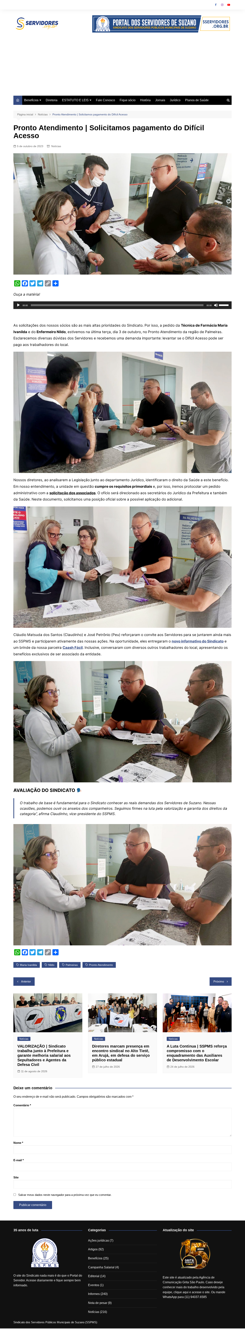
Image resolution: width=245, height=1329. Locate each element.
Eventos (93, 1285)
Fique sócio (128, 100)
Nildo (51, 964)
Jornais (160, 100)
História (145, 100)
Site (16, 1177)
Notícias (56, 146)
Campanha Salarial (101, 1267)
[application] (122, 305)
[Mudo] (216, 305)
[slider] (224, 304)
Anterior (26, 981)
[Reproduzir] (18, 305)
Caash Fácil (73, 647)
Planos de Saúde (197, 100)
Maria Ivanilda (28, 964)
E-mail (18, 1160)
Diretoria (51, 100)
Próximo (218, 981)
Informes (94, 1294)
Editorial (93, 1276)
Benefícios (31, 100)
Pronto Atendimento (101, 964)
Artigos (93, 1249)
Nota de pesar (97, 1303)
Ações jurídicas (98, 1240)
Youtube (229, 5)
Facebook (216, 5)
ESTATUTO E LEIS (75, 100)
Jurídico (175, 100)
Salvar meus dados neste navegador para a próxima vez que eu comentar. (64, 1194)
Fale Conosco (105, 100)
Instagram (222, 5)
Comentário (22, 1105)
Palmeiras (72, 964)
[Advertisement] (122, 61)
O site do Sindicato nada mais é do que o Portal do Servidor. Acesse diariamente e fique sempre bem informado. (47, 1280)
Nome (18, 1142)
